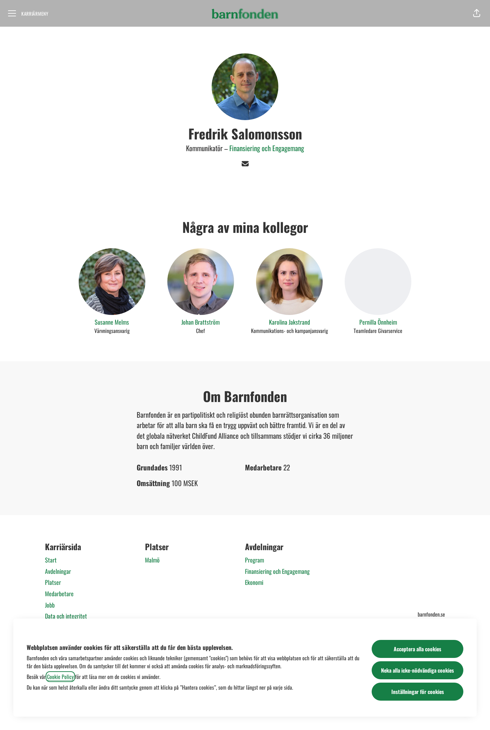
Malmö (152, 560)
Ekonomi (254, 582)
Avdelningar (58, 571)
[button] (476, 13)
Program (254, 560)
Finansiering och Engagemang (266, 148)
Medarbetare (59, 593)
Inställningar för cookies (417, 692)
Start (51, 560)
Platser (53, 582)
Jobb (50, 605)
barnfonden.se (431, 614)
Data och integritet (66, 616)
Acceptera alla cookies (417, 649)
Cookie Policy (60, 677)
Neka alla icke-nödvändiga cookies (417, 670)
